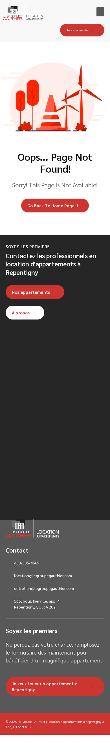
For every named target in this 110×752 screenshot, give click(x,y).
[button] (100, 11)
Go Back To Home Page (50, 205)
